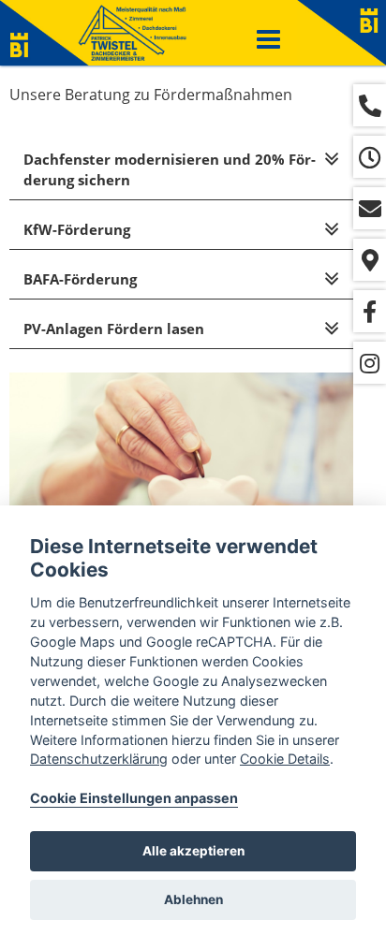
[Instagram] (369, 363)
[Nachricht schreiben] (369, 208)
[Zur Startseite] (132, 33)
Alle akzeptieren (193, 850)
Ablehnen (193, 899)
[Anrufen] (369, 105)
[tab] (181, 169)
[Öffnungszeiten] (369, 157)
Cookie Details (285, 759)
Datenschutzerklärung (99, 759)
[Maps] (369, 260)
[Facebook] (369, 311)
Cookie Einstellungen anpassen (134, 798)
